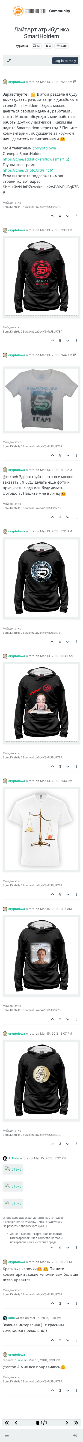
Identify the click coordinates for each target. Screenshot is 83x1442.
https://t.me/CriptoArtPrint (26, 170)
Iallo (11, 1318)
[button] (6, 1435)
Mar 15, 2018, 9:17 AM (56, 909)
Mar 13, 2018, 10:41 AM (57, 656)
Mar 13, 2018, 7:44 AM (56, 355)
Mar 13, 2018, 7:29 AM (56, 82)
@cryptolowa (44, 148)
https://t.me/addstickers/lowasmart (34, 159)
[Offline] (5, 81)
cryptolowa (16, 82)
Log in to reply (65, 61)
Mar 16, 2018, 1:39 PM (44, 1360)
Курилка (21, 46)
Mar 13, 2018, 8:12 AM (56, 470)
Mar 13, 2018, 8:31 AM (56, 531)
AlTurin (13, 1158)
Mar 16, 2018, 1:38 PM (46, 1318)
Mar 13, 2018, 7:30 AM (56, 230)
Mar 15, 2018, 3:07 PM (56, 1033)
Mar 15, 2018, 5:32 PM (50, 1158)
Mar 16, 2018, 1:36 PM (56, 1262)
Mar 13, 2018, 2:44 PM (56, 781)
